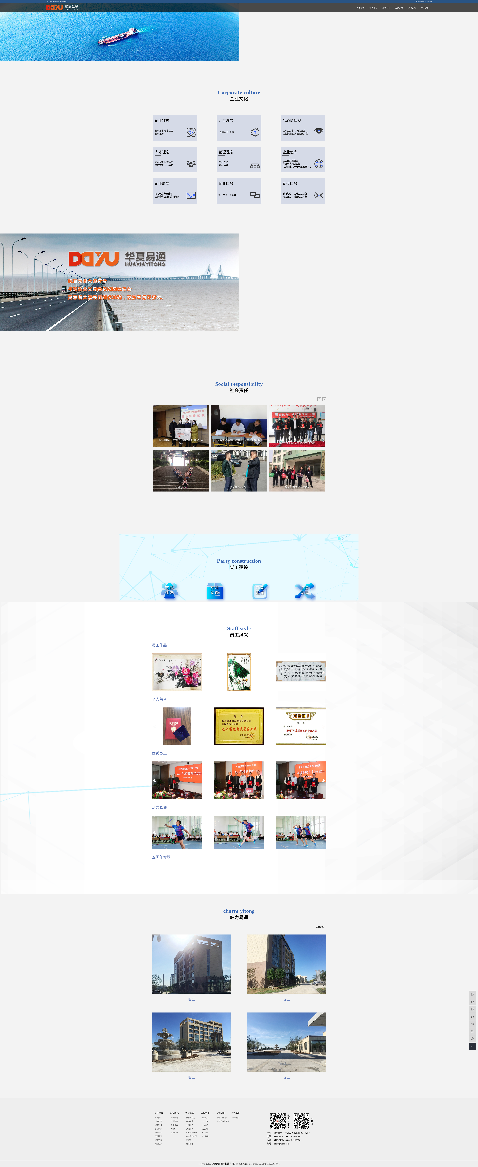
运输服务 (189, 1129)
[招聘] (472, 1016)
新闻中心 (373, 8)
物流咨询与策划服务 (191, 1138)
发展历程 (158, 1121)
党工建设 (205, 1129)
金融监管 (189, 1121)
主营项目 (386, 8)
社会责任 (205, 1125)
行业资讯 (174, 1121)
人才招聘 (412, 8)
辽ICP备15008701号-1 (269, 1164)
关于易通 (360, 8)
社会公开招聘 (222, 1118)
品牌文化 (399, 8)
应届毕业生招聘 (223, 1121)
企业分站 (49, 1)
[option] (181, 426)
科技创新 (158, 1140)
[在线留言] (472, 1038)
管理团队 (158, 1133)
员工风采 (205, 1133)
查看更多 (320, 927)
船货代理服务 (191, 1133)
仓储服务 (189, 1125)
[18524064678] (472, 1024)
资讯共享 (174, 1125)
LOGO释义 (206, 1121)
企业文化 (205, 1118)
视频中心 (174, 1133)
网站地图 (56, 1)
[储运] (472, 1001)
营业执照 (158, 1144)
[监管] (472, 994)
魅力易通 (205, 1136)
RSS (61, 1)
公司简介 (158, 1118)
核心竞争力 (190, 1118)
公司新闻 (174, 1118)
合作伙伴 (189, 1144)
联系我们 (425, 8)
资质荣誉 (158, 1136)
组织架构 (158, 1129)
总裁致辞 (158, 1125)
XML (65, 1)
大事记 (173, 1129)
